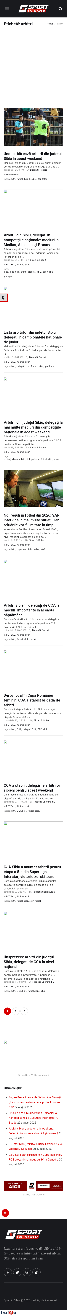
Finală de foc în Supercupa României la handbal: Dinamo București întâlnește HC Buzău (33, 1117)
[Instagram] (27, 1272)
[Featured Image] (33, 136)
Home (50, 23)
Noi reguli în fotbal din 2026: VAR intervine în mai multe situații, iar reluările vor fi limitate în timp (31, 520)
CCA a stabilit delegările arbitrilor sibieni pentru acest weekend (32, 787)
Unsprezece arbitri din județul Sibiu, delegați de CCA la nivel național (29, 962)
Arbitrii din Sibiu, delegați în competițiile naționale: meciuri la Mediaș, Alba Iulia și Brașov (31, 240)
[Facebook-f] (8, 1272)
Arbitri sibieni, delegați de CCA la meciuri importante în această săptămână (32, 610)
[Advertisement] (33, 67)
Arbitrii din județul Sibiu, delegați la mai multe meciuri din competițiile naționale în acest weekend (33, 427)
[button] (60, 8)
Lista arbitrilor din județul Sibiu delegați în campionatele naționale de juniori (33, 337)
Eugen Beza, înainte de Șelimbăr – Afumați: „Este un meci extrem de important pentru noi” (35, 1102)
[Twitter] (17, 1272)
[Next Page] (24, 1011)
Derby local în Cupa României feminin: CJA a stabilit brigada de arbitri (32, 700)
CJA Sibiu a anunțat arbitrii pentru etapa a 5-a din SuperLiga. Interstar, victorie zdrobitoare (32, 872)
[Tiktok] (36, 1272)
